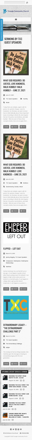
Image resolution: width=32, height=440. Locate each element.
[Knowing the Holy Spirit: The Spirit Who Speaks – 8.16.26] (5, 388)
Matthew (8, 266)
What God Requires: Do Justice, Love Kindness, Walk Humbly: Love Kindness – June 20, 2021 (15, 169)
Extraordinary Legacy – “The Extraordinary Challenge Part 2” (14, 328)
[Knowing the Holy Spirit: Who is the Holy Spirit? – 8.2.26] (5, 406)
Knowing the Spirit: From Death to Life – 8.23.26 (17, 377)
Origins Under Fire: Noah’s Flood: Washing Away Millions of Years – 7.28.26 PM (19, 415)
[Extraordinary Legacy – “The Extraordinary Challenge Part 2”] (16, 319)
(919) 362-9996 (25, 433)
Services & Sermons (9, 28)
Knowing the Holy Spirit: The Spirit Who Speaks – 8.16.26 (19, 385)
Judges (8, 347)
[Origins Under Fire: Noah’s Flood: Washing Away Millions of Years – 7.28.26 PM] (5, 417)
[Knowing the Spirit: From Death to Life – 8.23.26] (5, 379)
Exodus (17, 186)
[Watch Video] (21, 380)
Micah (7, 102)
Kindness (25, 183)
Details (6, 127)
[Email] (21, 429)
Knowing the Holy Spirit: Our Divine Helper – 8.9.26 (19, 394)
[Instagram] (18, 429)
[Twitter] (13, 429)
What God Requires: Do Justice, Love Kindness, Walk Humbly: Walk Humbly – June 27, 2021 (14, 85)
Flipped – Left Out (12, 248)
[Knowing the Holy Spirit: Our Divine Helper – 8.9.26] (5, 397)
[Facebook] (11, 429)
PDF (23, 127)
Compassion (9, 261)
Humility (25, 99)
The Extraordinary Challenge (14, 343)
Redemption (17, 261)
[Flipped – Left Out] (16, 242)
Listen (24, 289)
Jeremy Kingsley (10, 257)
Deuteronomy (10, 186)
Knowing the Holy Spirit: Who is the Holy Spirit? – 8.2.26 (17, 404)
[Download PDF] (23, 380)
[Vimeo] (16, 429)
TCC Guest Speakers (11, 99)
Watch (15, 127)
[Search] (27, 3)
